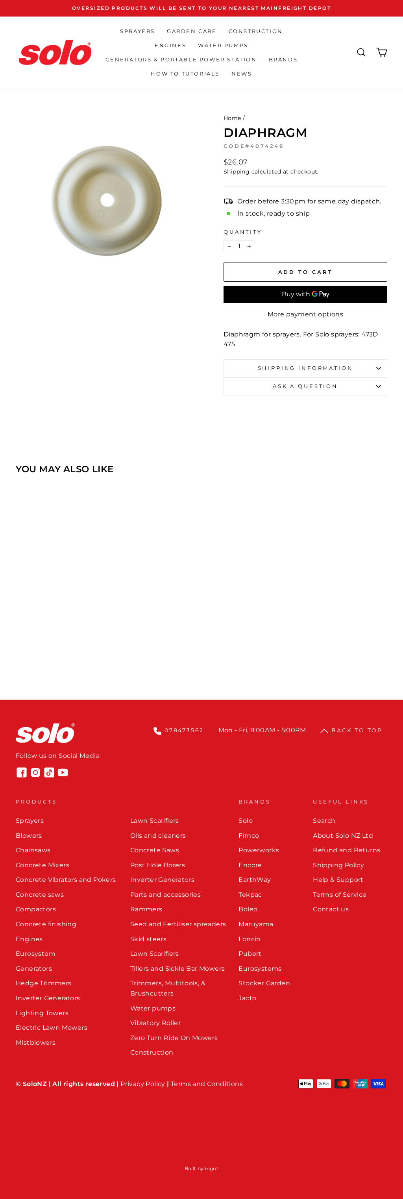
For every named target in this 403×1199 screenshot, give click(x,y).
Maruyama (255, 924)
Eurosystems (259, 968)
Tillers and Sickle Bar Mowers (177, 968)
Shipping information (305, 368)
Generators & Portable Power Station (181, 59)
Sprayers (137, 31)
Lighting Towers (42, 1013)
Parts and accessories (165, 894)
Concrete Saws (154, 850)
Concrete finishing (46, 924)
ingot (211, 1168)
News (241, 73)
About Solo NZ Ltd (343, 835)
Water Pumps (223, 45)
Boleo (247, 909)
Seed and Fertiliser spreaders (178, 924)
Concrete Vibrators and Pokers (66, 879)
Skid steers (148, 939)
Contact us (331, 909)
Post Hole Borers (157, 865)
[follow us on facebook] (22, 772)
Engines (170, 45)
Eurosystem (35, 953)
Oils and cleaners (158, 835)
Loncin (249, 939)
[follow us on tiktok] (49, 772)
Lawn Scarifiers (154, 820)
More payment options (305, 314)
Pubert (249, 953)
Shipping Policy (338, 865)
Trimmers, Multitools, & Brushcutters (167, 988)
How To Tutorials (185, 73)
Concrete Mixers (42, 865)
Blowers (29, 835)
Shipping (237, 171)
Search (324, 820)
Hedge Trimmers (44, 983)
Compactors (36, 909)
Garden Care (192, 31)
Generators (34, 968)
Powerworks (258, 850)
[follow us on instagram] (35, 772)
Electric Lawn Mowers (51, 1027)
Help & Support (338, 879)
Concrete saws (40, 894)
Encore (250, 865)
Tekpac (250, 894)
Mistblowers (35, 1042)
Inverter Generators (48, 998)
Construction (256, 31)
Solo (245, 820)
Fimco (248, 835)
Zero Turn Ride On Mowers (174, 1038)
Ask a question (305, 386)
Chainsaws (33, 850)
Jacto (247, 998)
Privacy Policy (142, 1084)
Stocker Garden (264, 983)
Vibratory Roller (155, 1023)
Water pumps (153, 1008)
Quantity (243, 232)
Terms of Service (339, 894)
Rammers (146, 909)
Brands (283, 59)
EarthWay (254, 879)
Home (232, 118)
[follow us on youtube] (63, 772)
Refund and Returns (346, 850)
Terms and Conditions (207, 1084)
